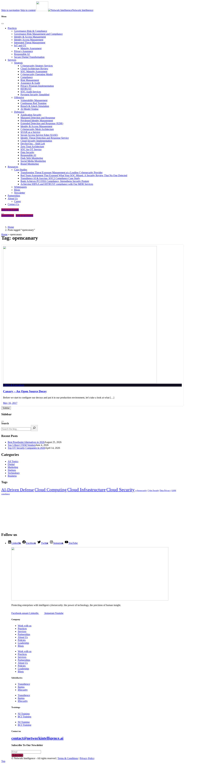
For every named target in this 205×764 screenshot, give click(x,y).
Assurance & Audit (30, 83)
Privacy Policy (87, 758)
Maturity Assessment (30, 48)
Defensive (19, 112)
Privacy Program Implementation (37, 86)
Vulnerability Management (33, 100)
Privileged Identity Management (36, 120)
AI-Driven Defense (17, 489)
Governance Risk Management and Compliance (38, 34)
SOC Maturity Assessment (33, 71)
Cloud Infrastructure (86, 489)
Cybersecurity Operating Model (36, 74)
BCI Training (24, 716)
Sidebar (6, 408)
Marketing (13, 467)
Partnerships (14, 195)
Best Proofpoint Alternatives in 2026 (26, 442)
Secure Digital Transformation (29, 57)
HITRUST (26, 88)
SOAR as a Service (30, 132)
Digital (11, 464)
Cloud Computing (51, 489)
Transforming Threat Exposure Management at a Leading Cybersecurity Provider (61, 172)
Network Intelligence (82, 10)
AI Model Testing (29, 109)
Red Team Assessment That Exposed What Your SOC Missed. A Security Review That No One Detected (73, 175)
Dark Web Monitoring (31, 158)
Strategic (18, 62)
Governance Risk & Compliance (30, 31)
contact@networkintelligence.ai (37, 738)
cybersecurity (141, 490)
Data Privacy (165, 490)
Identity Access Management (28, 39)
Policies (22, 640)
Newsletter (19, 192)
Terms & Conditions (67, 758)
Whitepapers (20, 187)
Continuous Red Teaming (33, 103)
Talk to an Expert (10, 209)
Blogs (17, 189)
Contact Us (13, 204)
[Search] (34, 428)
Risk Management (29, 80)
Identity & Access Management (30, 36)
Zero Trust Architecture (32, 146)
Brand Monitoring (29, 163)
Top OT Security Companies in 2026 (26, 448)
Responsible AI (22, 54)
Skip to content (28, 10)
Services (12, 60)
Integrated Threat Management (29, 42)
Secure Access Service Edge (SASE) (39, 135)
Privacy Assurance (23, 51)
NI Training (24, 713)
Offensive (19, 97)
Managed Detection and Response (37, 117)
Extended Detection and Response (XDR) (41, 123)
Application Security (30, 114)
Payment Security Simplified (34, 94)
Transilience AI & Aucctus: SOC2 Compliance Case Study (50, 178)
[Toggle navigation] (2, 213)
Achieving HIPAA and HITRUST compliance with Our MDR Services (56, 184)
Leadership (23, 643)
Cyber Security (153, 490)
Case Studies (20, 169)
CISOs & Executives (13, 385)
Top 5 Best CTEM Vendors (22, 445)
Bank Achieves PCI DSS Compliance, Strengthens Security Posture (54, 181)
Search (5, 423)
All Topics (13, 461)
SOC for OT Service (30, 149)
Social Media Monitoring (33, 161)
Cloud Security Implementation (36, 140)
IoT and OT (20, 45)
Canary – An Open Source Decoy (25, 391)
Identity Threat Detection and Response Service (44, 138)
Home (4, 234)
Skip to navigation (10, 10)
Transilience (7, 215)
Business (12, 475)
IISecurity (23, 689)
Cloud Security (120, 489)
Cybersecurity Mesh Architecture (37, 129)
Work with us (24, 625)
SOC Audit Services (30, 91)
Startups (12, 470)
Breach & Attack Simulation (34, 106)
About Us (13, 198)
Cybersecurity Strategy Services (36, 65)
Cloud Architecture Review (34, 68)
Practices (12, 28)
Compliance (26, 77)
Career (17, 201)
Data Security (27, 152)
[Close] (2, 23)
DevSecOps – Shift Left (32, 143)
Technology (14, 473)
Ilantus (21, 687)
